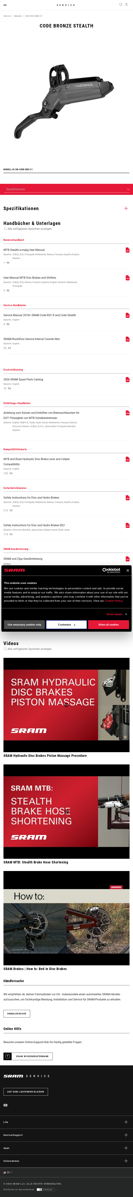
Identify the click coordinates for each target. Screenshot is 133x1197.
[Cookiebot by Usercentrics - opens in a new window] (105, 570)
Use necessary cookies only (24, 624)
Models (18, 16)
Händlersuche (16, 1014)
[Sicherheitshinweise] (128, 499)
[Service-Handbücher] (128, 317)
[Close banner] (128, 570)
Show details (114, 614)
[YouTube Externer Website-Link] (5, 1105)
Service (66, 5)
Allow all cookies (108, 624)
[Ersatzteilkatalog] (128, 381)
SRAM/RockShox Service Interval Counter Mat (31, 343)
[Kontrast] (39, 1189)
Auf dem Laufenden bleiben (25, 1092)
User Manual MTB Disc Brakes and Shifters (40, 284)
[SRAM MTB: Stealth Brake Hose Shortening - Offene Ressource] (66, 811)
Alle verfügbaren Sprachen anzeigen (30, 228)
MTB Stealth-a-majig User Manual (41, 256)
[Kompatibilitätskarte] (128, 460)
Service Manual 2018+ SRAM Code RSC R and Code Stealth (39, 320)
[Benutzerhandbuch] (128, 251)
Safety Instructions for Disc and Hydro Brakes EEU (36, 530)
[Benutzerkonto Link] (126, 5)
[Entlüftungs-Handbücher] (128, 414)
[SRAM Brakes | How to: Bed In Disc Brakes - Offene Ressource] (66, 918)
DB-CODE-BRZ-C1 (34, 16)
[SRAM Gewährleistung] (128, 560)
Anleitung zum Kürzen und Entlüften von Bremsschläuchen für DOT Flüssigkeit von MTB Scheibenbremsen (41, 421)
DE (8, 1172)
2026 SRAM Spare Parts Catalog (23, 384)
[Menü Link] (5, 5)
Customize (64, 624)
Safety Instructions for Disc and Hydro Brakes (41, 504)
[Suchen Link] (120, 5)
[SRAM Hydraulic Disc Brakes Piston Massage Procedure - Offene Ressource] (66, 705)
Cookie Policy (114, 600)
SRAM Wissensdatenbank (32, 1056)
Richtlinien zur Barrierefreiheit (18, 1189)
